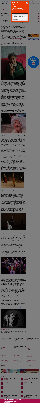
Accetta (34, 399)
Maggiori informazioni (7, 402)
